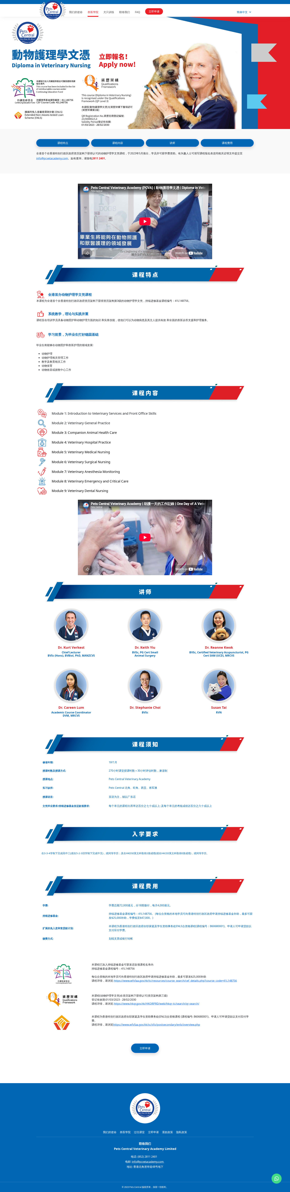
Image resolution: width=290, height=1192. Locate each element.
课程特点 (62, 143)
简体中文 (242, 12)
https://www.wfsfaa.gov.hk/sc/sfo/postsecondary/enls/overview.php (156, 1024)
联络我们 (124, 12)
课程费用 (227, 143)
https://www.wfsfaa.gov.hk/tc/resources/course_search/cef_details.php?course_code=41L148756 (175, 980)
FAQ (137, 12)
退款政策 (167, 1132)
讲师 (172, 143)
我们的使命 (76, 12)
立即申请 (154, 11)
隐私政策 (181, 1132)
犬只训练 (108, 12)
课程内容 (117, 143)
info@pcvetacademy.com (52, 158)
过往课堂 (139, 1132)
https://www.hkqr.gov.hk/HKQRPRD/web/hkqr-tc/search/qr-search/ (156, 1003)
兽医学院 (93, 12)
